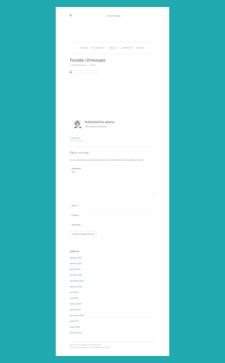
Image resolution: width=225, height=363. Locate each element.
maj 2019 (74, 321)
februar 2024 (75, 257)
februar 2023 (75, 263)
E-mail (76, 215)
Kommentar (76, 170)
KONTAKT (140, 48)
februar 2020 (76, 303)
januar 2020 (75, 309)
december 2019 (77, 315)
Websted (76, 225)
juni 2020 (74, 292)
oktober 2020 (76, 286)
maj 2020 (74, 298)
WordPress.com (101, 347)
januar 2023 (75, 269)
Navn (75, 206)
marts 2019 (75, 327)
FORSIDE (85, 48)
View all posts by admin (96, 126)
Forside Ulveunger (76, 139)
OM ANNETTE (97, 48)
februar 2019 (75, 332)
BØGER (113, 48)
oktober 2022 (76, 275)
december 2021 (77, 280)
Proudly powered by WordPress (85, 345)
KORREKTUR (127, 48)
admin (92, 65)
